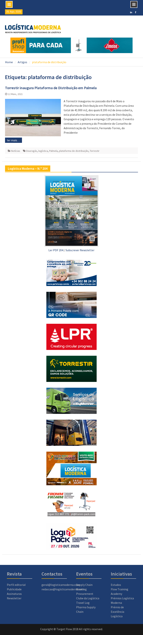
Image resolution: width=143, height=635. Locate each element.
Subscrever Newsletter (80, 250)
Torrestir (94, 151)
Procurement (84, 594)
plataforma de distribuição (73, 151)
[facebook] (135, 12)
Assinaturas (14, 594)
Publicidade (14, 589)
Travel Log (83, 603)
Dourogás (31, 151)
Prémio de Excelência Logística (117, 611)
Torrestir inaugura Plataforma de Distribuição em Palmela (51, 87)
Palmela (53, 151)
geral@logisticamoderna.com (61, 585)
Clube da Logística (87, 598)
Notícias (15, 151)
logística (43, 151)
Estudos (116, 585)
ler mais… (13, 140)
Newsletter (14, 598)
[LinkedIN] (131, 12)
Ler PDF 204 (55, 250)
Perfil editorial (16, 585)
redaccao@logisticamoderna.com (63, 589)
